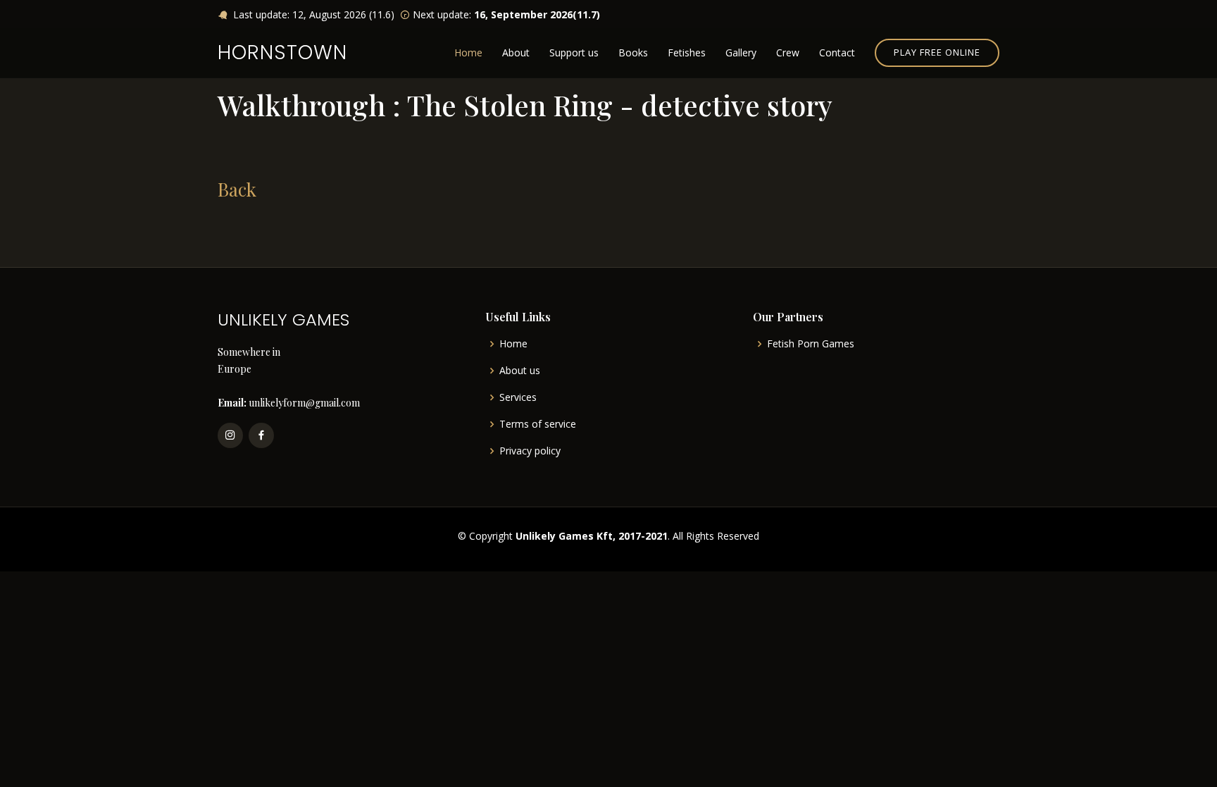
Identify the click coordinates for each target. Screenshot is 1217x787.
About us (519, 371)
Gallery (740, 52)
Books (633, 52)
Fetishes (687, 52)
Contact (837, 52)
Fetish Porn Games (810, 344)
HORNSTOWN (282, 52)
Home (468, 52)
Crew (787, 52)
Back (237, 189)
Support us (574, 52)
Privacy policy (530, 451)
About (516, 52)
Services (518, 397)
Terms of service (537, 424)
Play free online (937, 52)
